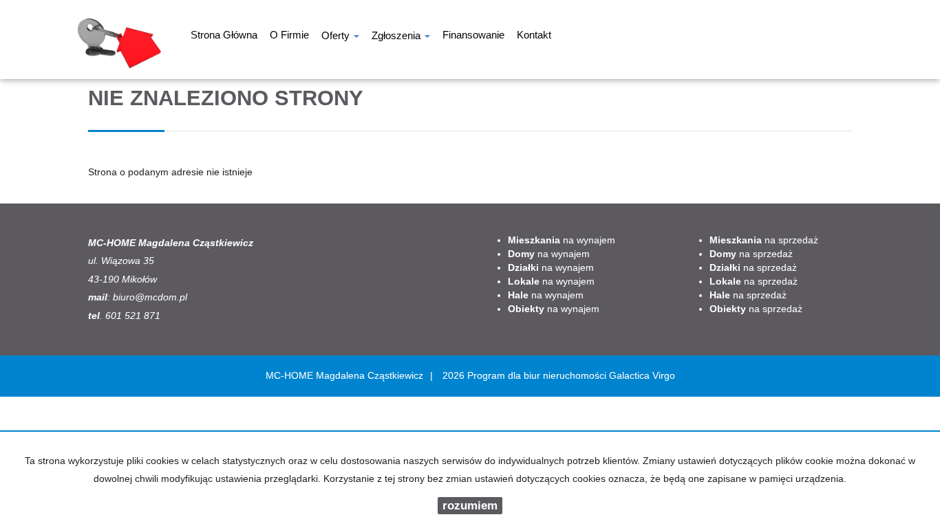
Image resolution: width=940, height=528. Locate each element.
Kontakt (534, 36)
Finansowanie (473, 36)
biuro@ (129, 297)
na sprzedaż (763, 239)
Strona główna (224, 36)
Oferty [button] (336, 36)
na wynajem (561, 239)
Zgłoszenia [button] (397, 36)
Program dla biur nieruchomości (538, 375)
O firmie (289, 36)
